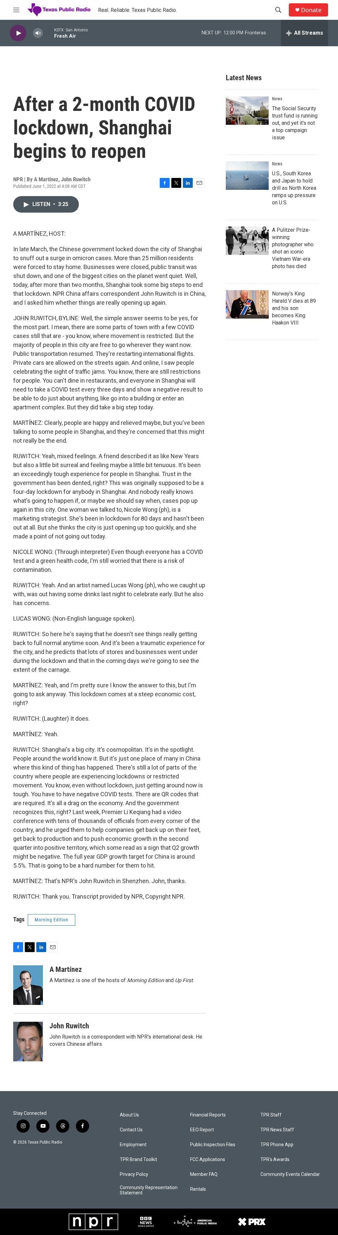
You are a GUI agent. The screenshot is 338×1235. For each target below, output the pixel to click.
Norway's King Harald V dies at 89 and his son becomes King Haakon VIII (294, 308)
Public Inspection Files (212, 1144)
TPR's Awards (274, 1159)
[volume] (38, 33)
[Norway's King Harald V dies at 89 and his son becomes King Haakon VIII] (247, 304)
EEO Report (202, 1129)
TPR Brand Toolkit (138, 1159)
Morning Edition (51, 919)
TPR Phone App (276, 1144)
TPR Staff (271, 1115)
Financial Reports (208, 1115)
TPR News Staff (277, 1129)
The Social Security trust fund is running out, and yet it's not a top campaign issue (295, 123)
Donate (311, 10)
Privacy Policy (134, 1174)
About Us (129, 1115)
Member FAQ (204, 1174)
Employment (133, 1144)
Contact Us (131, 1129)
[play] (18, 33)
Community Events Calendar (290, 1174)
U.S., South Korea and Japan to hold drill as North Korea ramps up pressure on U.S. (294, 188)
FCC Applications (207, 1159)
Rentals (198, 1189)
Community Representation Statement (149, 1190)
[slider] (49, 32)
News (277, 98)
